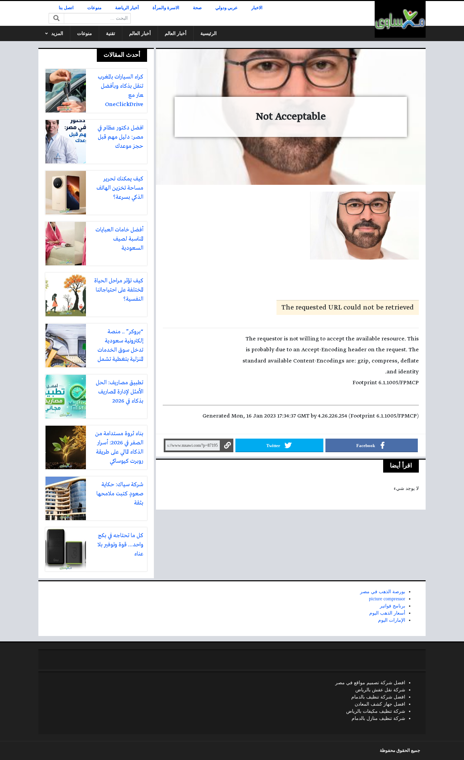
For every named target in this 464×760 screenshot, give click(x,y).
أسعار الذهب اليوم (387, 613)
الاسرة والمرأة (166, 7)
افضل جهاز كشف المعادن (380, 704)
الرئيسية (208, 33)
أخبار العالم (175, 33)
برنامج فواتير (392, 605)
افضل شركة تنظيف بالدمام (378, 697)
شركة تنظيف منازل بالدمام (378, 718)
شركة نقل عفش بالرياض (380, 689)
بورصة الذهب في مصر (382, 591)
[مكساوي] (400, 19)
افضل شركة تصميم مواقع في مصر (370, 682)
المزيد (57, 33)
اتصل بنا (66, 7)
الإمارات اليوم (391, 620)
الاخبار (257, 7)
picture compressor (387, 598)
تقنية (110, 33)
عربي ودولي (226, 7)
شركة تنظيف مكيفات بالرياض (375, 711)
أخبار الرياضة (127, 7)
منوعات (94, 7)
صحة (197, 7)
